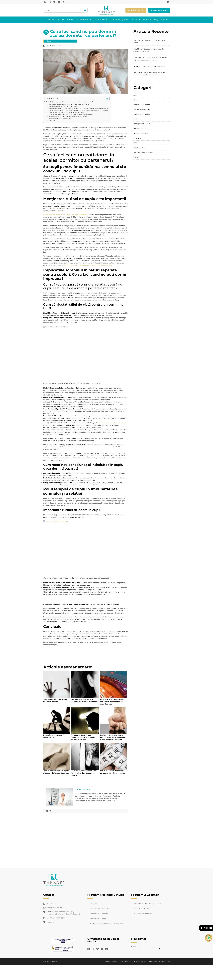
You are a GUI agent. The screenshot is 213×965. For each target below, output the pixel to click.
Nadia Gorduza (82, 789)
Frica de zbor (95, 903)
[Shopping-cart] (168, 2)
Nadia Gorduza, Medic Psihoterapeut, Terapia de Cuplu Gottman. (88, 265)
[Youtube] (59, 2)
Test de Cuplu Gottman (142, 909)
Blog (156, 19)
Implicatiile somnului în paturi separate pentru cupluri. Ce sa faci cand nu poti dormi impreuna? (79, 108)
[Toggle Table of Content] (106, 99)
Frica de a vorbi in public (99, 909)
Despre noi (49, 19)
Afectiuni (136, 19)
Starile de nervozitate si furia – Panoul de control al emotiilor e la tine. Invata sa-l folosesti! (112, 737)
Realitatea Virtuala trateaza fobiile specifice (106, 924)
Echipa (61, 19)
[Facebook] (45, 2)
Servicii (70, 19)
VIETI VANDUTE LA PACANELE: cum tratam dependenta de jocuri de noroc (112, 701)
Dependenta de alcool (98, 919)
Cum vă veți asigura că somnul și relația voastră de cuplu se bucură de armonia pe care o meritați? (79, 110)
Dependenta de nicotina (99, 914)
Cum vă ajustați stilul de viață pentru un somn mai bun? (67, 112)
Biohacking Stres (120, 19)
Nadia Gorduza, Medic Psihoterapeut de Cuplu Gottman (64, 215)
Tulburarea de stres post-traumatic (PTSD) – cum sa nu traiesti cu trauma (83, 737)
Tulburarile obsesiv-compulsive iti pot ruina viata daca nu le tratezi (84, 773)
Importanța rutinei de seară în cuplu (61, 118)
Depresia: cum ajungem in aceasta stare (149, 66)
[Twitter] (54, 2)
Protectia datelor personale (159, 962)
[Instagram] (50, 2)
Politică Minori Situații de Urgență (133, 962)
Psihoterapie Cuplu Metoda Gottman (147, 903)
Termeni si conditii (110, 962)
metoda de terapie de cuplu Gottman (113, 423)
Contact (165, 19)
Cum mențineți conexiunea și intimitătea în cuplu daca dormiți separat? (72, 114)
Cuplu (49, 41)
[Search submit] (85, 10)
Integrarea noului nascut (142, 914)
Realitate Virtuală (102, 19)
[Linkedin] (63, 2)
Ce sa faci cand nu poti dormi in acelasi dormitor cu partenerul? (69, 102)
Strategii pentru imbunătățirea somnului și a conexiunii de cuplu (68, 104)
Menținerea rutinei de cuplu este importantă (63, 106)
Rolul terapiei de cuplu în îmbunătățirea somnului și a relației (68, 116)
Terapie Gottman (84, 19)
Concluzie (52, 120)
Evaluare (147, 19)
